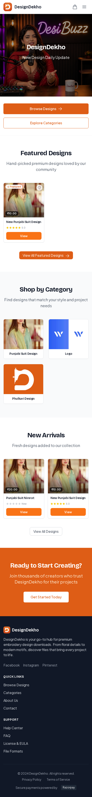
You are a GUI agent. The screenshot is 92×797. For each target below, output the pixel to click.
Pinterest (49, 665)
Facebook (11, 665)
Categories (12, 692)
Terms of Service (58, 779)
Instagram (31, 665)
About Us (10, 700)
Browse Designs (43, 108)
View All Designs (46, 531)
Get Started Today (46, 597)
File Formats (13, 751)
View (24, 236)
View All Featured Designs (43, 255)
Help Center (13, 728)
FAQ (6, 735)
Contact (10, 708)
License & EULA (15, 743)
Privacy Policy (32, 779)
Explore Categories (46, 123)
